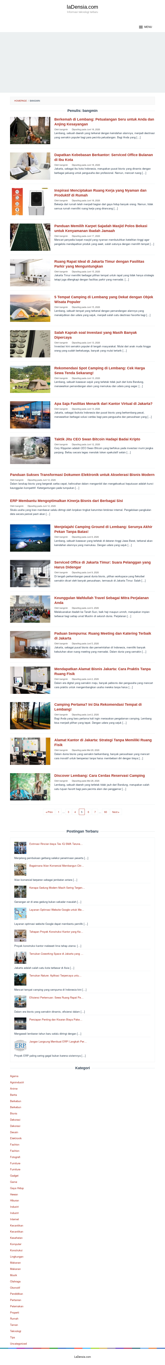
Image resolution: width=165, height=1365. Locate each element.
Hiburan (14, 1200)
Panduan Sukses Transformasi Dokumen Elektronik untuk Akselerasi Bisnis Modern (82, 475)
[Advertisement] (82, 62)
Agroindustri (17, 1082)
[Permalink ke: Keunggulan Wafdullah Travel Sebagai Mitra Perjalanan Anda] (30, 609)
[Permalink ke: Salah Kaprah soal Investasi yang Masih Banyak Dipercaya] (30, 343)
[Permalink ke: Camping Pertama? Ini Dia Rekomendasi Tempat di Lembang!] (30, 715)
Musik (13, 1275)
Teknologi (15, 1331)
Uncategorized (18, 1343)
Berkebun (15, 1101)
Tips (12, 1337)
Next (114, 812)
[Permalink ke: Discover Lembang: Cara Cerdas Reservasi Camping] (30, 786)
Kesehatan (16, 1238)
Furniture (15, 1163)
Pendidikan (16, 1294)
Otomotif (15, 1287)
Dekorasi (15, 1119)
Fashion (14, 1144)
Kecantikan (16, 1225)
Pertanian (15, 1300)
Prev (50, 812)
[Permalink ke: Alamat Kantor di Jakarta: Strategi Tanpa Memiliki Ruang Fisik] (30, 751)
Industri (14, 1207)
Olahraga (15, 1281)
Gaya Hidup (17, 1188)
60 (105, 812)
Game (13, 1182)
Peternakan (16, 1306)
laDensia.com (82, 7)
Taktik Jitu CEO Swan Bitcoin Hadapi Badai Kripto (97, 439)
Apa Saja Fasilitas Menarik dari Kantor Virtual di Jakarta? (103, 404)
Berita (13, 1095)
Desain (14, 1132)
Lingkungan (16, 1256)
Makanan (15, 1262)
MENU (148, 26)
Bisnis (13, 1113)
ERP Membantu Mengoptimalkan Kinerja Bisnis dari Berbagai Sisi (66, 501)
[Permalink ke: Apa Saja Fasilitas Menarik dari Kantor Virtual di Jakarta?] (30, 414)
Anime (14, 1088)
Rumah (14, 1318)
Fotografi (15, 1157)
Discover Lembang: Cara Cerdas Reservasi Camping (99, 776)
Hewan (14, 1194)
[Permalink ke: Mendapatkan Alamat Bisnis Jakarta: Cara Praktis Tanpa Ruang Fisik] (30, 680)
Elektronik (16, 1138)
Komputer (15, 1244)
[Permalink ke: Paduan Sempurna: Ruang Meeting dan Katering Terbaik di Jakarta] (30, 644)
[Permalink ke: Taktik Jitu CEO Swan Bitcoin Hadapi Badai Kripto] (30, 450)
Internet (14, 1219)
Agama (14, 1076)
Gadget (14, 1175)
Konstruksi (16, 1250)
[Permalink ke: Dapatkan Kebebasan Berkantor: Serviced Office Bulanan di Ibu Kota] (30, 166)
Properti (14, 1312)
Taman (14, 1325)
